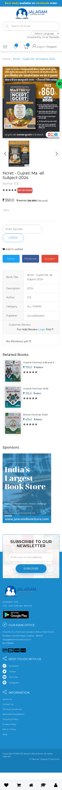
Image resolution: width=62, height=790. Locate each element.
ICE (16, 183)
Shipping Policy (10, 719)
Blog (5, 734)
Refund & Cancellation (13, 714)
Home (6, 59)
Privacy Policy (9, 724)
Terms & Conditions (12, 709)
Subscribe (31, 568)
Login (41, 329)
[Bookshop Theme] (31, 11)
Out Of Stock (24, 190)
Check (13, 237)
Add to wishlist (14, 249)
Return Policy (9, 729)
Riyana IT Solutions (50, 759)
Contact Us (8, 704)
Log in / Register (38, 46)
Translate (54, 37)
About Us (7, 699)
